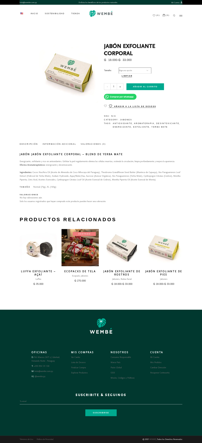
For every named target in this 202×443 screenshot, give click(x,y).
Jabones (126, 120)
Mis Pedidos (155, 362)
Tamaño (107, 70)
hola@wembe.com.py (28, 2)
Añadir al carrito (145, 87)
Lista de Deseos (78, 362)
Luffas (38, 279)
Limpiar (127, 76)
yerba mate (159, 127)
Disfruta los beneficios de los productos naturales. (98, 2)
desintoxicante (167, 123)
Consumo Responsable (121, 357)
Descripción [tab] (29, 144)
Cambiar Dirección (158, 367)
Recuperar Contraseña (159, 373)
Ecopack (76, 276)
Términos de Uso (26, 439)
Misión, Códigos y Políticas (123, 378)
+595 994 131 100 (41, 366)
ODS (113, 373)
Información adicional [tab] (59, 144)
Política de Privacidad (45, 439)
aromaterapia (144, 123)
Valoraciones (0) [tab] (93, 144)
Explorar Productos (79, 373)
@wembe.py (40, 376)
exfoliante (141, 127)
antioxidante (122, 123)
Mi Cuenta (175, 3)
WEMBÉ (152, 439)
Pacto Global (116, 367)
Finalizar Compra (78, 367)
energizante (122, 127)
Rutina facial (126, 279)
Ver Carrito (75, 357)
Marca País (115, 362)
